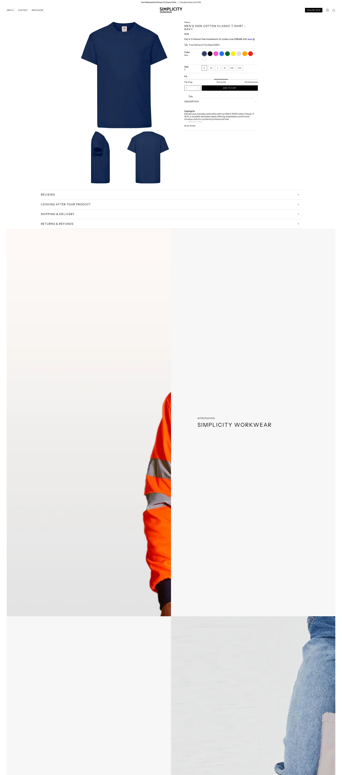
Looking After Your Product (66, 204)
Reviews (48, 194)
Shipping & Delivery (58, 214)
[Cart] (334, 10)
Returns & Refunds (57, 223)
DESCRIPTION (191, 101)
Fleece (187, 22)
